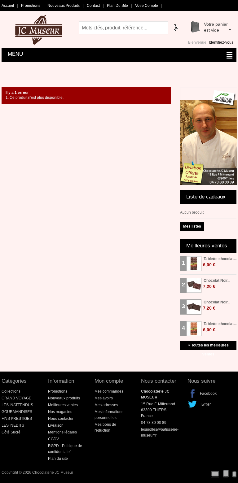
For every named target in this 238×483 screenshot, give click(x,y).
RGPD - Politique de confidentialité (65, 449)
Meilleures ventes (206, 246)
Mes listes (192, 226)
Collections (11, 391)
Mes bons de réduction (105, 427)
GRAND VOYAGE (16, 398)
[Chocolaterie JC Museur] (40, 29)
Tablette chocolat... (220, 259)
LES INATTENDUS (17, 405)
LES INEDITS (13, 425)
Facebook (192, 393)
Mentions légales (62, 432)
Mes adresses (106, 405)
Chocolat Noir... (217, 280)
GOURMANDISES (17, 412)
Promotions (30, 5)
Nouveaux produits (63, 5)
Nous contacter (60, 418)
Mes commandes (109, 391)
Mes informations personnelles (109, 415)
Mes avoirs (104, 398)
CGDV (53, 439)
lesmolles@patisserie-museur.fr (159, 432)
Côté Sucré (11, 432)
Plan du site (117, 5)
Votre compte (146, 5)
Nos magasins (60, 412)
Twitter (192, 404)
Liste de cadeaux (206, 197)
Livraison (56, 425)
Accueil (8, 5)
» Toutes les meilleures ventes (208, 346)
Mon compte (109, 381)
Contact (93, 5)
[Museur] (208, 90)
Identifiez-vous (221, 42)
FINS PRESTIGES (17, 418)
